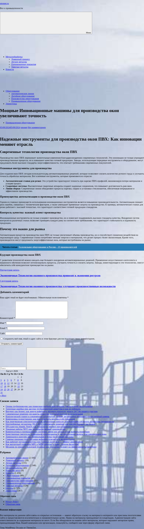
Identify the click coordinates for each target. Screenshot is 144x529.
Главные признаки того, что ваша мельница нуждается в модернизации (40, 439)
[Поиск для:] (13, 368)
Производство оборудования (25, 98)
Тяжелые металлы (19, 67)
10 (1, 383)
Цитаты (9, 488)
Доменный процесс (20, 59)
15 (18, 383)
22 (18, 386)
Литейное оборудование (23, 96)
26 (8, 389)
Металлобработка (14, 57)
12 (8, 383)
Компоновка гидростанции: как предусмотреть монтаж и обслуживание (40, 419)
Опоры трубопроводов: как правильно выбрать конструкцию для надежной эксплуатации (49, 406)
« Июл (3, 395)
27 (12, 389)
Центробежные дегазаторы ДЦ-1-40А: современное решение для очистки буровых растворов (50, 424)
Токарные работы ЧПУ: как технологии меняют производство (35, 429)
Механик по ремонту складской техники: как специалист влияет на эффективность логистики (51, 447)
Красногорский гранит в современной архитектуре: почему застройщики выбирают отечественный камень (57, 416)
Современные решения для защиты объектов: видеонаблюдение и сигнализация (44, 414)
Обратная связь (13, 504)
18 (5, 386)
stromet (24, 127)
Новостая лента (13, 470)
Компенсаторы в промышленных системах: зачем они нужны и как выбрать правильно (48, 431)
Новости (10, 69)
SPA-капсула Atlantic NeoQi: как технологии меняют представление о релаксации (45, 426)
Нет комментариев (37, 127)
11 (5, 383)
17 (1, 386)
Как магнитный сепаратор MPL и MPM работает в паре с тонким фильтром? (42, 444)
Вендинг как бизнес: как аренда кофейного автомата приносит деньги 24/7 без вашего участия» (52, 411)
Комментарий (7, 318)
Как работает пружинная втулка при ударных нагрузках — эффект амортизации (44, 442)
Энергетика (11, 103)
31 (1, 392)
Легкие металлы (19, 62)
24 (1, 389)
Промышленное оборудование (25, 101)
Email (3, 328)
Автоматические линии (22, 93)
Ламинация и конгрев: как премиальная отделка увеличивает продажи (40, 437)
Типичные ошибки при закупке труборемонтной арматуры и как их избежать (43, 409)
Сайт (2, 333)
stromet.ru (4, 3)
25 (5, 389)
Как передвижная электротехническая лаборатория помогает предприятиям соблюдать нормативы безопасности (60, 421)
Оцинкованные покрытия (23, 64)
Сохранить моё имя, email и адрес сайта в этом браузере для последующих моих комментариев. (49, 339)
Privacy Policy (12, 501)
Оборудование (13, 91)
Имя (3, 323)
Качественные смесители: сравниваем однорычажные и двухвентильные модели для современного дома (56, 434)
